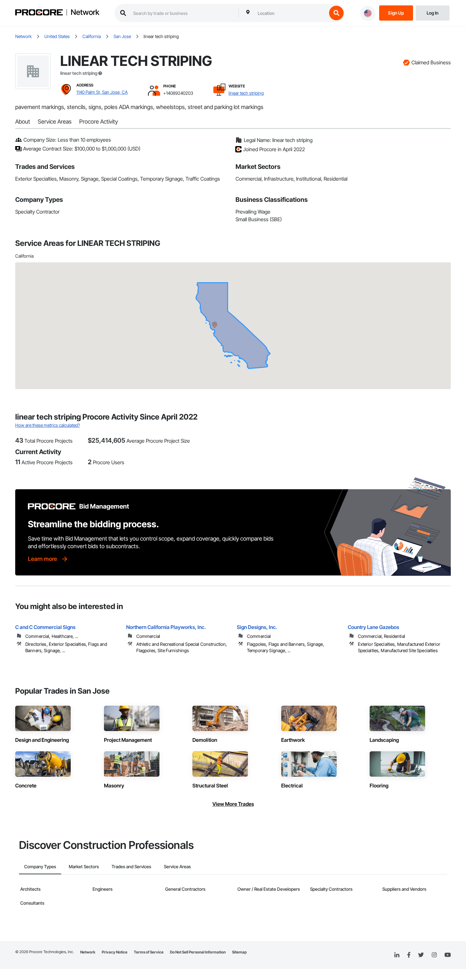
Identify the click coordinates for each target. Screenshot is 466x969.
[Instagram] (434, 955)
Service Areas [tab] (177, 866)
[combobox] (291, 13)
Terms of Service (149, 952)
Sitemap (239, 952)
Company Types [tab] (40, 866)
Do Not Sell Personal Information (198, 952)
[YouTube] (447, 955)
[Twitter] (421, 955)
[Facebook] (409, 955)
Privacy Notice (114, 952)
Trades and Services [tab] (131, 866)
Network (85, 12)
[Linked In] (396, 955)
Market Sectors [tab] (84, 866)
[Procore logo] (39, 13)
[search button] (336, 13)
